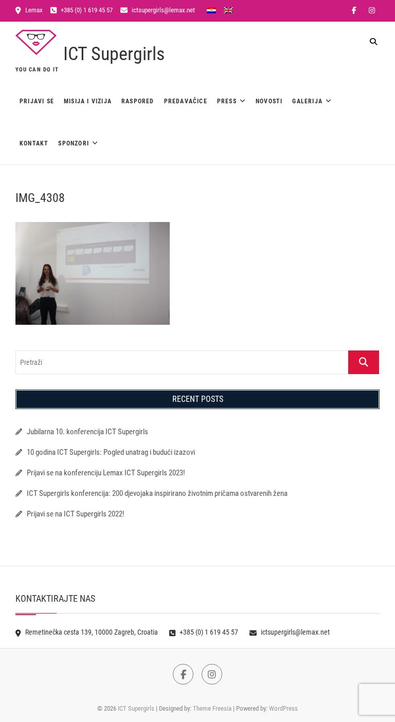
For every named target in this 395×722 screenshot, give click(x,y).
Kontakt (34, 143)
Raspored (137, 101)
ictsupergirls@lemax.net (162, 10)
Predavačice (185, 101)
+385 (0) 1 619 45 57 (86, 10)
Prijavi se (37, 101)
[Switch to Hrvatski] (211, 9)
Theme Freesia (212, 708)
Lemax (33, 10)
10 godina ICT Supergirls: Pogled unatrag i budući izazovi (111, 452)
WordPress (283, 708)
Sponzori (73, 143)
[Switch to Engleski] (228, 9)
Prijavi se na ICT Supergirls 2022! (75, 514)
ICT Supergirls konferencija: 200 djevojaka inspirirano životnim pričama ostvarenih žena (157, 493)
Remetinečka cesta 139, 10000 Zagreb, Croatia (91, 632)
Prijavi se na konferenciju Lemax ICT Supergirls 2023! (106, 472)
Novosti (269, 101)
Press (227, 101)
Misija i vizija (88, 101)
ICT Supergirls (114, 54)
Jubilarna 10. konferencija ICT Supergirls (88, 431)
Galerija (307, 101)
